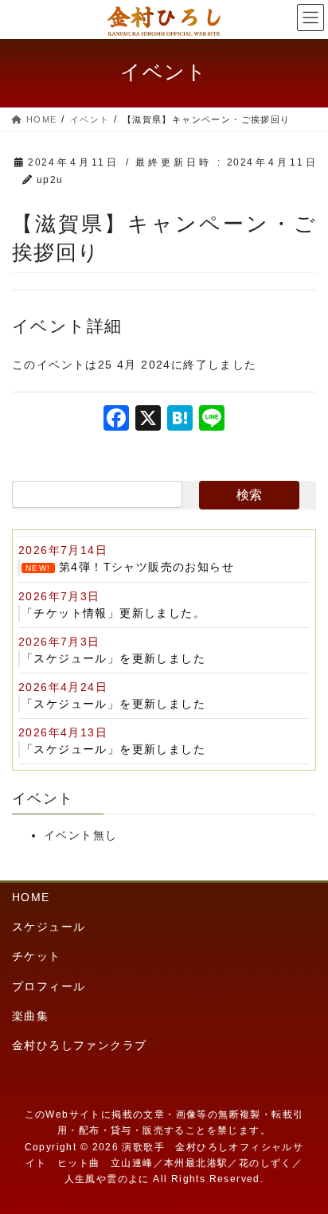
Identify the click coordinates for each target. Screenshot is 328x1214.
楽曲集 (30, 1015)
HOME (31, 897)
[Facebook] (116, 420)
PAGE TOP (303, 1163)
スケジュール (48, 926)
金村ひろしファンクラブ (79, 1045)
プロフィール (48, 986)
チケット (36, 956)
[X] (148, 420)
